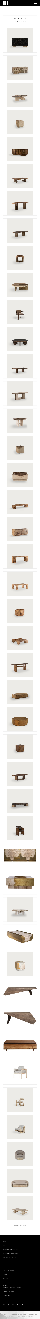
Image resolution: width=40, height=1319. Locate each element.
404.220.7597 (6, 1295)
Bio (4, 1245)
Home (4, 1241)
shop (4, 1266)
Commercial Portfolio (11, 1249)
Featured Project (9, 1270)
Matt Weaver (21, 1316)
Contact (6, 1278)
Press (5, 1274)
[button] (36, 3)
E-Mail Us (6, 1298)
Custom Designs (8, 1262)
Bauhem (30, 1316)
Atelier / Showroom (9, 1257)
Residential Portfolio (10, 1253)
